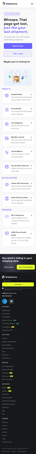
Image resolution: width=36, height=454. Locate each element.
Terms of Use (6, 451)
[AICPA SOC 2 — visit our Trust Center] (4, 301)
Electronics (5, 355)
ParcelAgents (8, 327)
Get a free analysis (26, 267)
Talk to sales (18, 54)
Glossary (6, 391)
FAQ (3, 414)
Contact (4, 432)
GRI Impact (7, 376)
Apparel (4, 338)
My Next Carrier (9, 320)
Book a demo (8, 267)
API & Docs (5, 407)
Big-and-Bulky (6, 345)
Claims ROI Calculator (9, 401)
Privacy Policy (7, 289)
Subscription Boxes (8, 348)
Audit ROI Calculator (8, 404)
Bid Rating (7, 373)
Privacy (14, 451)
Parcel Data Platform (10, 323)
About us (5, 422)
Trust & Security (7, 442)
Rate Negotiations (7, 366)
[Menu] (32, 3)
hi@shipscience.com (9, 293)
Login (4, 439)
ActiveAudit (5, 313)
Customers (5, 394)
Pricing (4, 435)
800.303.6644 (7, 296)
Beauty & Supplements (9, 341)
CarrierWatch (6, 317)
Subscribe (18, 284)
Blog (3, 411)
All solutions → (6, 358)
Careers (4, 425)
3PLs (3, 351)
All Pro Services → (7, 379)
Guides (6, 387)
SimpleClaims (6, 310)
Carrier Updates (7, 397)
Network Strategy (7, 369)
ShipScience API (7, 330)
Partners (4, 429)
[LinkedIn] (11, 301)
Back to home (18, 46)
